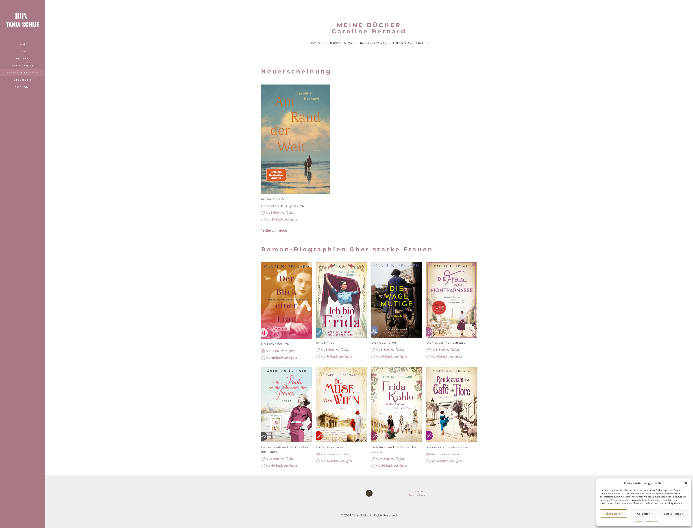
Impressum (652, 521)
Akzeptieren (614, 513)
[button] (686, 483)
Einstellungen (673, 513)
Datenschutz (638, 521)
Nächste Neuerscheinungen (334, 43)
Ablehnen (644, 513)
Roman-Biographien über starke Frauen (394, 43)
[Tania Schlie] (22, 20)
